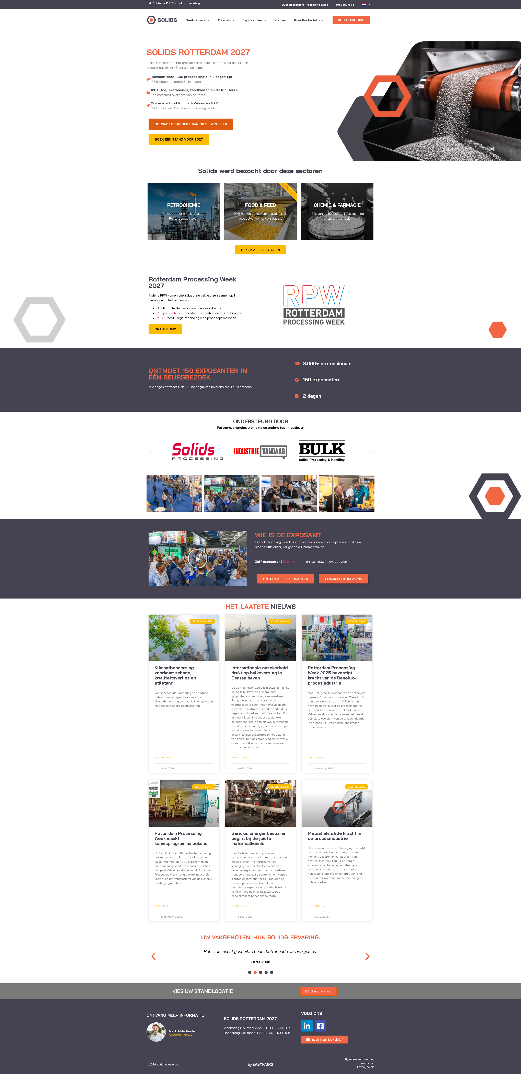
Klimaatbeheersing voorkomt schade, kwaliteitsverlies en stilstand (175, 675)
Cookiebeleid (366, 1063)
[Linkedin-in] (307, 1025)
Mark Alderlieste (182, 1031)
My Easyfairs (345, 4)
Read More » (163, 757)
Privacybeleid (365, 1067)
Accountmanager (181, 1035)
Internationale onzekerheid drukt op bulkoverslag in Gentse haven (259, 672)
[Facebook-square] (320, 1025)
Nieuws (280, 20)
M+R (160, 318)
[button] (351, 20)
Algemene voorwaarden (359, 1059)
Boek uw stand (294, 561)
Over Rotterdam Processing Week (305, 4)
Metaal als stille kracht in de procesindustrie (334, 836)
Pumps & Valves (169, 313)
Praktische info (307, 20)
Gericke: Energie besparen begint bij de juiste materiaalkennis (259, 838)
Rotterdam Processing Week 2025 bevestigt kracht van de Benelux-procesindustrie (332, 675)
